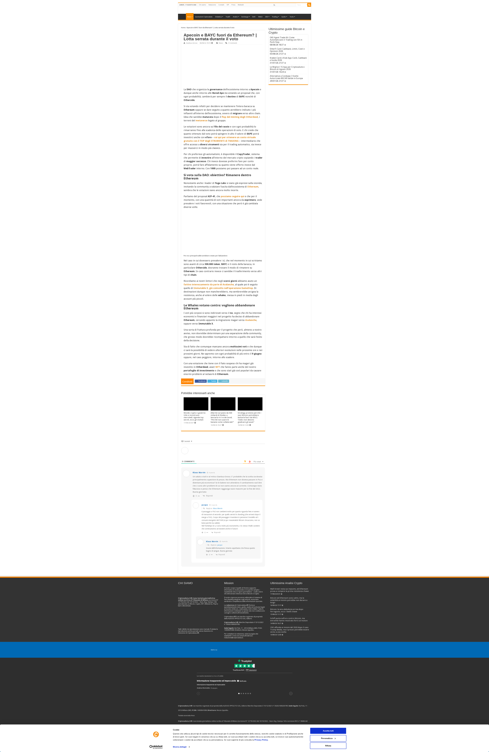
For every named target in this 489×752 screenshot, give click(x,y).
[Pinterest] (282, 4)
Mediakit (241, 5)
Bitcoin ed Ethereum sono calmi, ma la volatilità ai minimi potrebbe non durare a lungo (288, 600)
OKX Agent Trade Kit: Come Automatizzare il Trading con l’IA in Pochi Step (286, 39)
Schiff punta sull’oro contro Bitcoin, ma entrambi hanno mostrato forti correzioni (289, 619)
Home (183, 28)
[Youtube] (288, 4)
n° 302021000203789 (280, 706)
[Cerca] (309, 5)
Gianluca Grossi (191, 43)
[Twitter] (280, 4)
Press (233, 5)
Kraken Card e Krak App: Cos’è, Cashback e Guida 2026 (288, 59)
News (221, 43)
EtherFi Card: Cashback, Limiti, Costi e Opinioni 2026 (287, 50)
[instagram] (291, 4)
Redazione (212, 5)
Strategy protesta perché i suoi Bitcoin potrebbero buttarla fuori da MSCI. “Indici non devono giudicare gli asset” (249, 417)
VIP (228, 5)
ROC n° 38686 (300, 721)
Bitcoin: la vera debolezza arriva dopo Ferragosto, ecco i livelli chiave (286, 610)
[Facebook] (277, 4)
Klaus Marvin (217, 508)
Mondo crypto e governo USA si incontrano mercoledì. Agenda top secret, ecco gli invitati (195, 416)
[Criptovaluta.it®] (244, 10)
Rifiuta (328, 746)
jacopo (219, 545)
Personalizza (326, 738)
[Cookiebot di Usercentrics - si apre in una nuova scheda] (156, 747)
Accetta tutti (328, 731)
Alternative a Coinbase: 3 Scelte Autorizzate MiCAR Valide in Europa (286, 77)
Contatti (221, 5)
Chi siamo (202, 5)
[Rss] (274, 4)
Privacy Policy (261, 740)
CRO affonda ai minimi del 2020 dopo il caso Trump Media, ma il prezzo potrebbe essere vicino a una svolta (289, 629)
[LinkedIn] (285, 4)
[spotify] (294, 4)
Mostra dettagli (180, 747)
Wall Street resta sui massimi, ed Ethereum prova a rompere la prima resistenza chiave (289, 590)
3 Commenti (232, 43)
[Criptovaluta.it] (182, 16)
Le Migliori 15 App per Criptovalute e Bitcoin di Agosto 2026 (287, 68)
